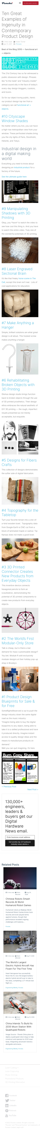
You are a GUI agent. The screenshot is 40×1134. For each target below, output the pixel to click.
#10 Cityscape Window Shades (15, 118)
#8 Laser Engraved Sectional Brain (17, 271)
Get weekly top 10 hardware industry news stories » (20, 843)
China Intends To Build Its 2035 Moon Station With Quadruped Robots (19, 1026)
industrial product (22, 167)
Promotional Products (14, 1079)
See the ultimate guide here (14, 176)
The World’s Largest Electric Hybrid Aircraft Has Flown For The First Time (20, 965)
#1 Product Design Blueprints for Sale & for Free (18, 701)
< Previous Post (9, 786)
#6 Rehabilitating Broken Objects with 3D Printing (18, 384)
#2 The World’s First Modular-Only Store (18, 640)
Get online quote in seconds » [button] (31, 3)
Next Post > (32, 789)
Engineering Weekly (12, 987)
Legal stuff (20, 1127)
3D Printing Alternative (15, 1082)
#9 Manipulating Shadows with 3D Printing (16, 213)
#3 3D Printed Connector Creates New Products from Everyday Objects (17, 574)
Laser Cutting (11, 1068)
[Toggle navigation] (19, 3)
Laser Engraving (12, 1071)
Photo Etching (11, 1075)
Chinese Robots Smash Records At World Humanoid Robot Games (18, 902)
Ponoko (19, 44)
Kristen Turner (20, 42)
